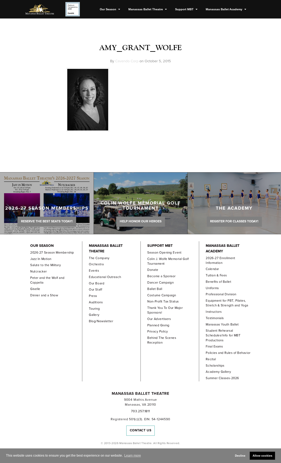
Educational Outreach (105, 277)
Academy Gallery (218, 372)
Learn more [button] (132, 455)
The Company (99, 258)
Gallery (94, 315)
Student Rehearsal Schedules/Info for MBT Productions (223, 335)
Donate (152, 270)
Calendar (212, 269)
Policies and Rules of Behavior (228, 353)
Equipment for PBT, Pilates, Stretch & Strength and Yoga (227, 303)
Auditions (96, 302)
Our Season (108, 9)
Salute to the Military (45, 265)
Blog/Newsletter (101, 321)
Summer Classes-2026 (222, 378)
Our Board (96, 283)
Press (93, 296)
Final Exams (214, 346)
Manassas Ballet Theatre (145, 9)
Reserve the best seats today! (47, 221)
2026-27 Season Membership (52, 252)
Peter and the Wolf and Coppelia (47, 280)
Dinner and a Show (44, 295)
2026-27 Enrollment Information (220, 260)
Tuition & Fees (216, 275)
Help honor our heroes (140, 221)
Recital (211, 359)
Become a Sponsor (161, 276)
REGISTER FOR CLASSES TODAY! (234, 221)
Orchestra (96, 264)
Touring (94, 309)
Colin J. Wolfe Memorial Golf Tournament (168, 261)
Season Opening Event (164, 252)
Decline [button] (240, 455)
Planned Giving (158, 325)
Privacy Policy (157, 331)
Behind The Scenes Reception (161, 340)
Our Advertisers (159, 319)
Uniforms (212, 288)
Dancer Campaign (160, 282)
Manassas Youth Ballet (222, 324)
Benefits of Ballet (218, 282)
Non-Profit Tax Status (163, 301)
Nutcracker (38, 271)
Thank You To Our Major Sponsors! (165, 310)
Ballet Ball (154, 289)
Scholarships (215, 365)
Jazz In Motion (40, 259)
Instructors (214, 312)
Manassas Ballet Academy (224, 9)
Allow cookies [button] (262, 455)
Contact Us (140, 430)
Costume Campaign (161, 295)
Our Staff (95, 289)
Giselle (35, 289)
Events (94, 270)
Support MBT (184, 9)
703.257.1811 (140, 411)
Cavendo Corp (126, 61)
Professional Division (221, 294)
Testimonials (215, 318)
